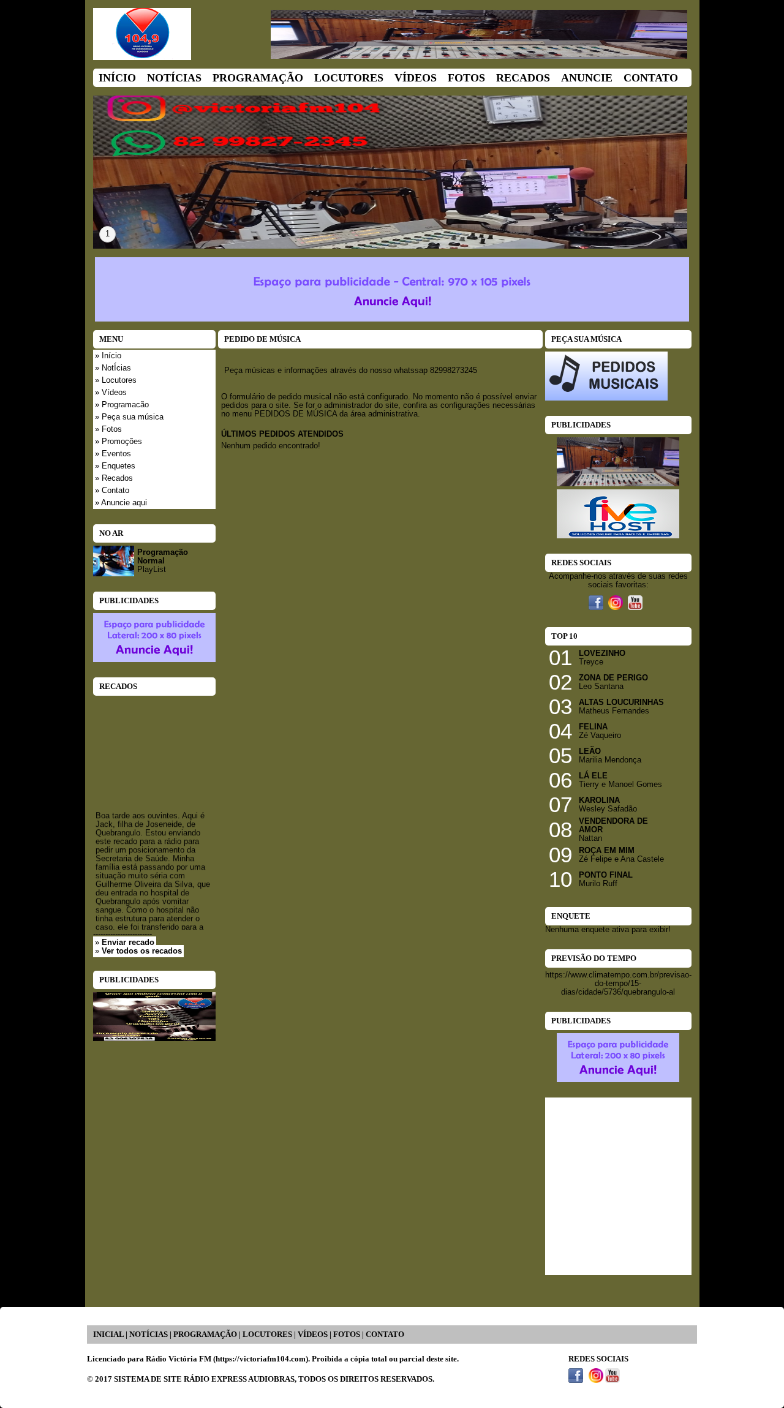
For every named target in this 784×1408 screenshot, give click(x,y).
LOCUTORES (267, 1334)
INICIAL (108, 1334)
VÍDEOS (313, 1334)
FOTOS (346, 1334)
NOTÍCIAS (148, 1334)
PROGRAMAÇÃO (205, 1334)
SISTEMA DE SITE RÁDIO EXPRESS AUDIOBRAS (204, 1379)
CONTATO (385, 1334)
